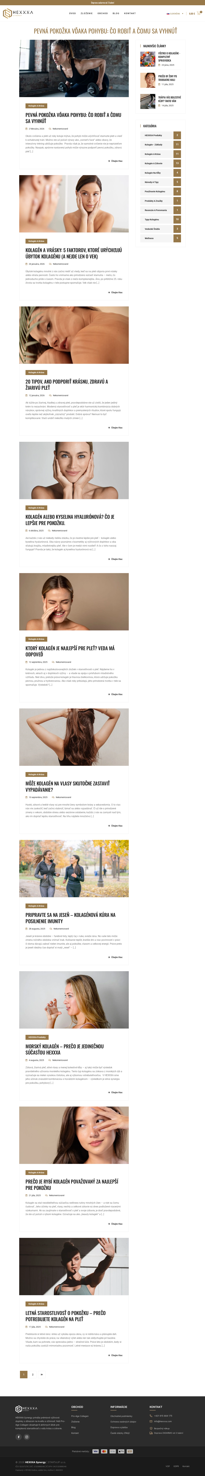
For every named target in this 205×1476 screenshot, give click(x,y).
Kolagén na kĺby (153, 173)
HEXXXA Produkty (37, 1037)
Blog (73, 1427)
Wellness (149, 238)
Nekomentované (60, 129)
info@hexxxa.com (163, 1421)
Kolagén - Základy (153, 144)
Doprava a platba (119, 1427)
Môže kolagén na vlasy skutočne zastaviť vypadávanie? (68, 786)
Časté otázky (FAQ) (120, 1433)
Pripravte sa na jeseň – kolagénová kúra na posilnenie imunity (70, 918)
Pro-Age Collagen (80, 1416)
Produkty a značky (154, 201)
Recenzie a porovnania (156, 210)
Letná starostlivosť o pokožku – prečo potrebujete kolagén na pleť (66, 1316)
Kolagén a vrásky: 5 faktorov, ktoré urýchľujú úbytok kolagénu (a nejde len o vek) (74, 253)
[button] (194, 14)
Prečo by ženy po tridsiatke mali (167, 78)
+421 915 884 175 (163, 1415)
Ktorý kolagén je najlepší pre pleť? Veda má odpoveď (70, 651)
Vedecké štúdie (152, 229)
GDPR (176, 1466)
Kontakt (75, 1433)
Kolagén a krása (36, 106)
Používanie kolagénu (155, 191)
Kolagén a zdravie (153, 163)
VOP (168, 1466)
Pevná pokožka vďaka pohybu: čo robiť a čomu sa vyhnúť (73, 118)
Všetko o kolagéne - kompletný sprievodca (169, 56)
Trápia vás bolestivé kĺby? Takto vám (169, 99)
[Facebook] (18, 1437)
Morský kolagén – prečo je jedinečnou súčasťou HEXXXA (65, 1049)
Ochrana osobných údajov (123, 1421)
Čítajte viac (116, 161)
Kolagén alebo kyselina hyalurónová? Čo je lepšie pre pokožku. (70, 520)
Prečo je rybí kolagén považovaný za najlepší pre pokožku (72, 1184)
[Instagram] (27, 1437)
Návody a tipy (151, 182)
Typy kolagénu (152, 219)
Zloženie (75, 1421)
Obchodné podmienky (121, 1416)
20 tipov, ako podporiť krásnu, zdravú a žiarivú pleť (67, 384)
